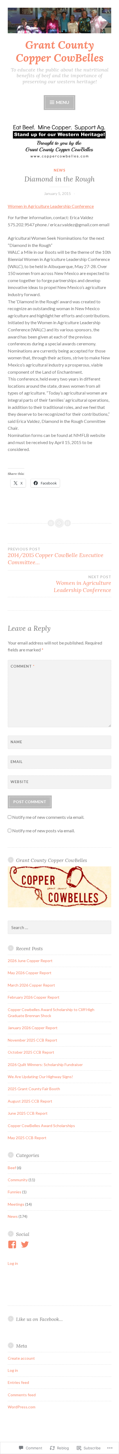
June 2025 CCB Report (28, 1113)
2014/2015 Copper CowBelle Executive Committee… (56, 556)
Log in (13, 1263)
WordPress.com (21, 1407)
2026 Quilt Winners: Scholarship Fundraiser (45, 1064)
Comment (23, 666)
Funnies (14, 1191)
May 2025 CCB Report (27, 1137)
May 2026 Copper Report (29, 972)
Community (18, 1179)
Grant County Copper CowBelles (60, 51)
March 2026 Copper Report (31, 985)
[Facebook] (13, 1244)
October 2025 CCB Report (31, 1052)
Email (17, 761)
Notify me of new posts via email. (43, 830)
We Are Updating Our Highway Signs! (40, 1076)
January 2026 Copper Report (33, 1027)
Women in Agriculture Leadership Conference (51, 206)
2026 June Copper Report (30, 960)
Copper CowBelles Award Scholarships (41, 1125)
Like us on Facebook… (39, 1319)
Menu (62, 102)
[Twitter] (25, 1244)
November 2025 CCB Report (32, 1040)
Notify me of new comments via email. (48, 817)
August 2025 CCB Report (30, 1101)
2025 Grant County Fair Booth (34, 1088)
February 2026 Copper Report (34, 997)
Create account (21, 1358)
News (60, 170)
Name (16, 742)
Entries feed (18, 1382)
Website (20, 782)
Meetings (16, 1204)
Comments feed (22, 1394)
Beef (12, 1167)
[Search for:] (59, 927)
